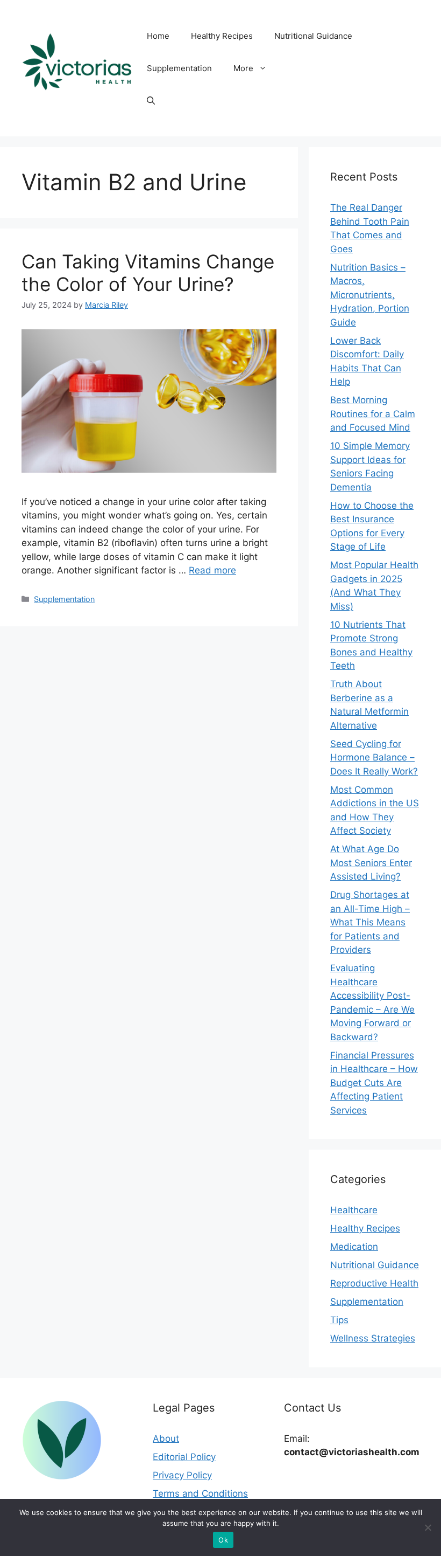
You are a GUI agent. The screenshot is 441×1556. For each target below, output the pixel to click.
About (166, 1438)
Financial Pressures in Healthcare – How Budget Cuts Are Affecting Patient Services (374, 1083)
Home (158, 36)
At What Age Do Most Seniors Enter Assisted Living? (371, 862)
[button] (151, 101)
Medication (354, 1246)
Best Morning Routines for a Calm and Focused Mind (372, 414)
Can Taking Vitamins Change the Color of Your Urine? (148, 272)
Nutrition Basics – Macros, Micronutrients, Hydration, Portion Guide (369, 295)
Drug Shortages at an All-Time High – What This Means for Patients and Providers (370, 922)
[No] (427, 1527)
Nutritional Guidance (313, 36)
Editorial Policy (184, 1456)
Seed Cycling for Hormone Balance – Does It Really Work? (374, 757)
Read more (212, 570)
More (243, 68)
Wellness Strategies (372, 1338)
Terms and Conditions (200, 1493)
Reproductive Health (374, 1283)
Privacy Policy (182, 1475)
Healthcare (354, 1210)
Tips (339, 1320)
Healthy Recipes (222, 36)
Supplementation (179, 68)
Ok (223, 1540)
